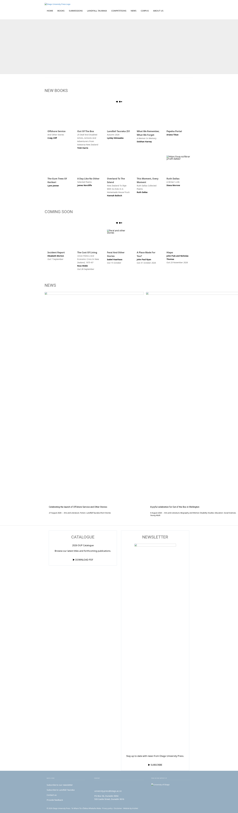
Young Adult (155, 515)
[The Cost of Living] (89, 238)
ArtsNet (135, 808)
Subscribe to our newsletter (60, 784)
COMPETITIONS (118, 10)
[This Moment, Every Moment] (149, 164)
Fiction (83, 513)
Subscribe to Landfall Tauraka (61, 789)
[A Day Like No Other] (89, 164)
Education (219, 513)
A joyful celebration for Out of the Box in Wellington (174, 507)
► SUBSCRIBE (155, 764)
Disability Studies (207, 513)
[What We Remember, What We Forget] (149, 117)
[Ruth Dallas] (178, 164)
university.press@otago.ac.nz (108, 791)
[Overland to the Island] (119, 164)
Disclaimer (118, 808)
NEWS (133, 10)
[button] (189, 10)
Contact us (52, 795)
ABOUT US (158, 10)
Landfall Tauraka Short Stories (98, 513)
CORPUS (145, 10)
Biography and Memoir (189, 513)
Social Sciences (230, 513)
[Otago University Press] (57, 4)
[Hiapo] (178, 238)
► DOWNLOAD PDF (83, 559)
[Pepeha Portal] (178, 117)
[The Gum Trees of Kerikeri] (59, 164)
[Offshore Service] (59, 117)
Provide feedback (55, 800)
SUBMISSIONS (76, 10)
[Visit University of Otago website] (171, 784)
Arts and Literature (71, 513)
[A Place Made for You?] (149, 238)
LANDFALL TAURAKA (97, 10)
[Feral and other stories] (119, 238)
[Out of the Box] (89, 117)
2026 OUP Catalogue (83, 545)
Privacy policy (107, 808)
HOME (50, 10)
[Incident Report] (59, 238)
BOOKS (60, 10)
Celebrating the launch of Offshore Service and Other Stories (78, 507)
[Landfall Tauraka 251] (119, 117)
